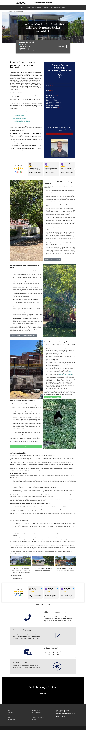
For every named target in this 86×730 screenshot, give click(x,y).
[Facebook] (77, 3)
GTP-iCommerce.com (38, 727)
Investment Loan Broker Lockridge (20, 120)
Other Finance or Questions (53, 105)
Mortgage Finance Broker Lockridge (21, 114)
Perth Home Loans (36, 714)
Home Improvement (17, 578)
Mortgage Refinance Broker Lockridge (21, 121)
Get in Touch (60, 133)
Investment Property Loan (52, 99)
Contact (10, 721)
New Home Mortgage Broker (38, 717)
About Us (10, 712)
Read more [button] (31, 174)
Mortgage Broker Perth (37, 710)
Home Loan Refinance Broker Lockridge (21, 123)
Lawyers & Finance (17, 575)
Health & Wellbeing (17, 581)
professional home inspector (65, 374)
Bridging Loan (50, 103)
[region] (43, 27)
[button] (75, 169)
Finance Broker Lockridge (18, 117)
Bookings (34, 719)
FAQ (9, 714)
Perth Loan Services (36, 712)
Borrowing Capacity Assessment (54, 102)
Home (10, 11)
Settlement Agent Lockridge (20, 568)
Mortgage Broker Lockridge (19, 115)
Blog (9, 717)
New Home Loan (50, 97)
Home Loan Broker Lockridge (19, 118)
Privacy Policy (11, 719)
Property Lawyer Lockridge (43, 568)
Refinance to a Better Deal (52, 100)
